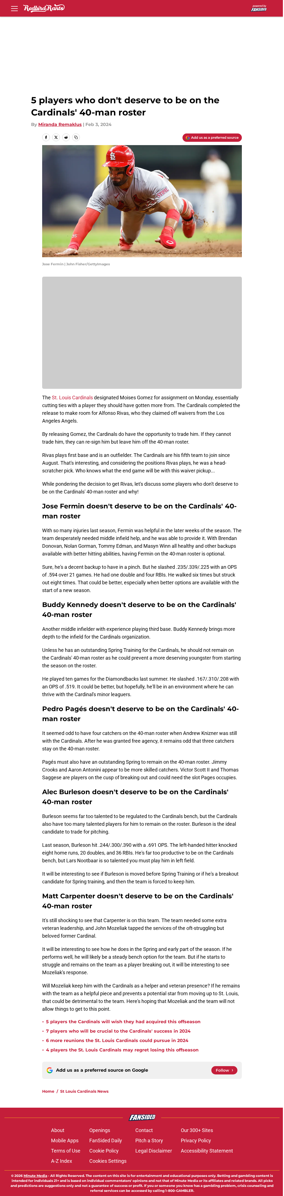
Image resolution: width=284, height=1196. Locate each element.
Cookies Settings (107, 1161)
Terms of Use (65, 1151)
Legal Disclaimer (153, 1151)
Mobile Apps (64, 1140)
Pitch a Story (149, 1140)
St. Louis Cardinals (72, 397)
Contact (144, 1130)
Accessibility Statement (207, 1151)
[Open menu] (14, 8)
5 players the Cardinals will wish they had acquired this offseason (123, 1021)
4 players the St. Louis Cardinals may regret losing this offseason (122, 1050)
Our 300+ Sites (197, 1130)
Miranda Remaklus (60, 124)
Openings (99, 1130)
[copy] (76, 137)
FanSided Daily (105, 1140)
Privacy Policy (196, 1140)
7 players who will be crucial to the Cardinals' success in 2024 (118, 1031)
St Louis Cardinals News (84, 1091)
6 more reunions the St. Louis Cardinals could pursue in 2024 (117, 1040)
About (57, 1130)
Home (48, 1091)
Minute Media (35, 1176)
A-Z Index (61, 1161)
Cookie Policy (104, 1151)
